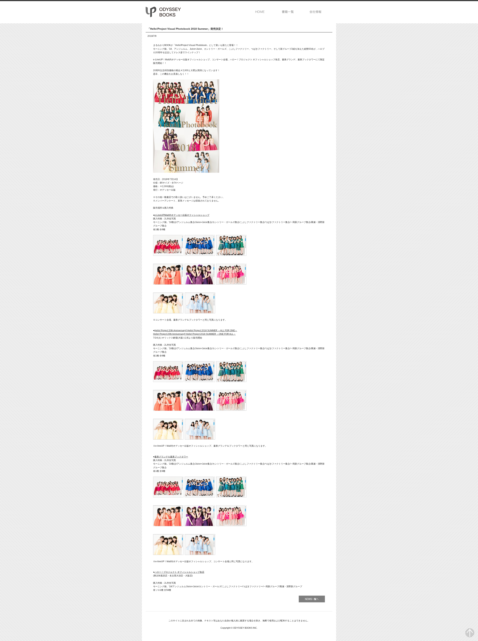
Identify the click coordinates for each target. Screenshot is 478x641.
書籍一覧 (288, 12)
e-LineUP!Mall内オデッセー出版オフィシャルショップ (181, 215)
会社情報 (315, 12)
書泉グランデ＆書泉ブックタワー (171, 456)
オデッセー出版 (163, 12)
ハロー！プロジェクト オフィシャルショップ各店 (179, 572)
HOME (260, 12)
